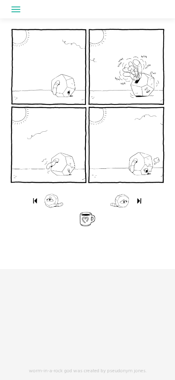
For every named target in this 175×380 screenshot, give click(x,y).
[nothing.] (35, 201)
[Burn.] (109, 201)
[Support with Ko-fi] (87, 219)
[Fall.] (63, 201)
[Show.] (139, 201)
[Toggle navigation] (16, 9)
